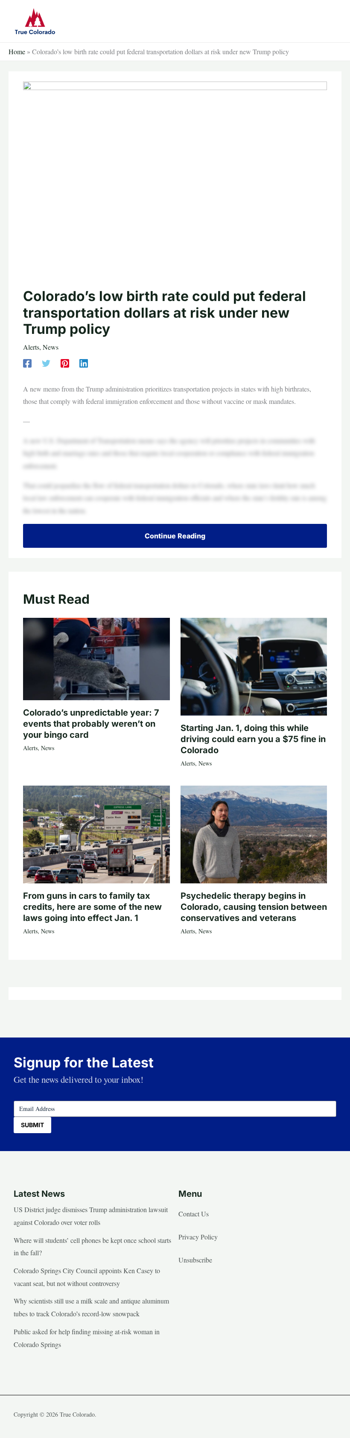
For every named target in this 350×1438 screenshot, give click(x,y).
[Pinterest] (65, 363)
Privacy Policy (198, 1236)
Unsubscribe (195, 1259)
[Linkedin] (83, 363)
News (50, 346)
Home (17, 51)
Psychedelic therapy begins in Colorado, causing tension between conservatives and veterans (254, 907)
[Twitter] (46, 363)
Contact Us (193, 1213)
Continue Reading (175, 536)
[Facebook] (27, 363)
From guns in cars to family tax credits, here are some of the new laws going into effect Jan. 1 (92, 907)
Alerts (31, 346)
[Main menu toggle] (327, 21)
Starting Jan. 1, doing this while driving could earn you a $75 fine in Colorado (253, 739)
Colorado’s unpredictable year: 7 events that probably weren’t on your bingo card (91, 723)
